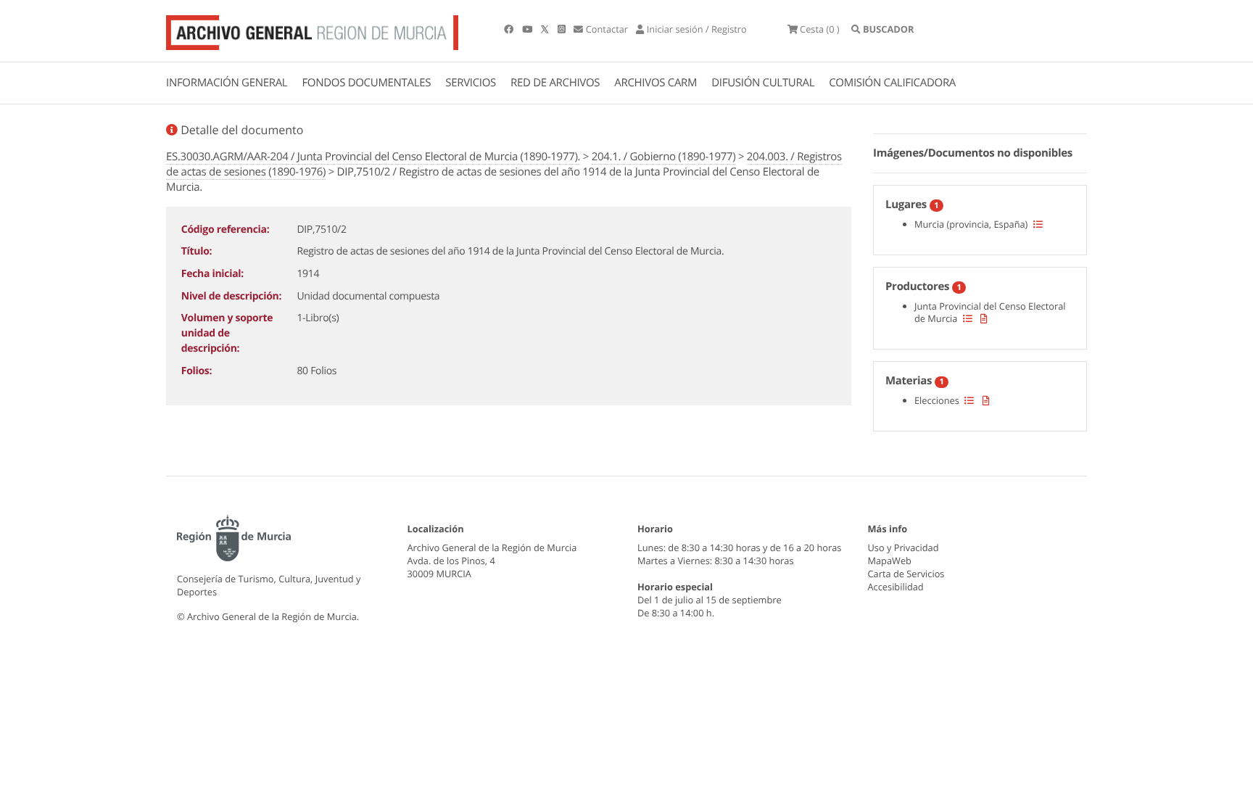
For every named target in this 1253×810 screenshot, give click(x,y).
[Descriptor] (984, 318)
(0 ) (820, 29)
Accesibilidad (896, 586)
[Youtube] (528, 29)
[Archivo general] (312, 29)
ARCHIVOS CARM (655, 82)
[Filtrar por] (1038, 224)
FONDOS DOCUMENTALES (366, 82)
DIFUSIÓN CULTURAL (762, 82)
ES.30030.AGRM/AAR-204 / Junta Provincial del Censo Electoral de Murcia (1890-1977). (373, 156)
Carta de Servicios (906, 573)
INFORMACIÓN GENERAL (226, 82)
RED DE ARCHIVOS (555, 82)
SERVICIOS (470, 82)
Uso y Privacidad (903, 547)
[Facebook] (510, 29)
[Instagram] (563, 29)
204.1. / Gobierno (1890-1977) (664, 156)
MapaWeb (889, 560)
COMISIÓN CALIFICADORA (892, 82)
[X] (546, 29)
